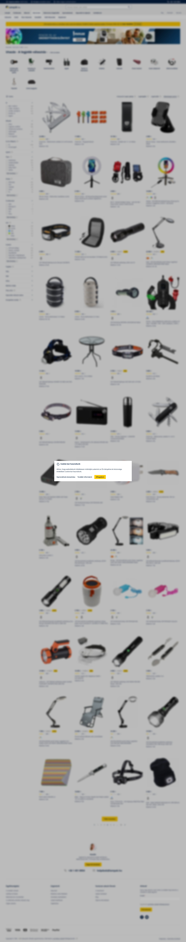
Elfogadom (100, 477)
